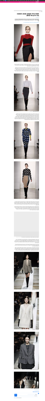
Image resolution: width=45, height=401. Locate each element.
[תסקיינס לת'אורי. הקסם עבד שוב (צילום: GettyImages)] (26, 271)
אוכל (22, 0)
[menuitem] (35, 0)
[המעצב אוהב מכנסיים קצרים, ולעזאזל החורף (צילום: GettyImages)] (26, 351)
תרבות (28, 0)
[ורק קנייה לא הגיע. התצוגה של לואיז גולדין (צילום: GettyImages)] (26, 43)
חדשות (35, 0)
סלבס (26, 0)
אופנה (13, 0)
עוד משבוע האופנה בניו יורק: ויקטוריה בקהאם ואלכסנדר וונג (31, 22)
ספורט (33, 0)
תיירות (18, 0)
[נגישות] (0, 0)
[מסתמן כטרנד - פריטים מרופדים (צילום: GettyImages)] (26, 311)
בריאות (21, 0)
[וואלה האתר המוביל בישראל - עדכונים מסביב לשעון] (38, 0)
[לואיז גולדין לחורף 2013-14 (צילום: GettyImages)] (26, 93)
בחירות (31, 0)
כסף (24, 0)
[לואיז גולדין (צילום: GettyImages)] (26, 140)
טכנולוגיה (16, 0)
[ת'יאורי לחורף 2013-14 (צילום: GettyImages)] (26, 380)
